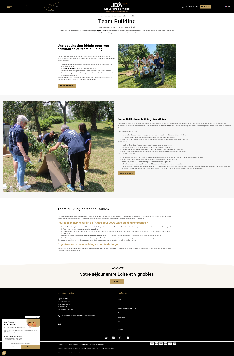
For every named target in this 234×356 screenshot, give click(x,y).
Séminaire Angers (73, 344)
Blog (119, 321)
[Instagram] (120, 338)
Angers (98, 31)
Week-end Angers (62, 353)
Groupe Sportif (121, 317)
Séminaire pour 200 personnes (66, 348)
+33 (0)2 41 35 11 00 (192, 6)
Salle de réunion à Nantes (108, 348)
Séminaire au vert (84, 344)
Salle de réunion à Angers (93, 348)
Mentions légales (73, 353)
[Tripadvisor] (106, 338)
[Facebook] (128, 338)
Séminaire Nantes (62, 344)
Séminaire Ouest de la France (97, 344)
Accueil (101, 16)
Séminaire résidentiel (80, 348)
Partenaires (120, 329)
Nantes (104, 31)
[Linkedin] (113, 338)
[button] (5, 146)
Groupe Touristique (122, 312)
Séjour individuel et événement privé (127, 308)
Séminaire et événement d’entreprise (115, 16)
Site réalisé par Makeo (84, 353)
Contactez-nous (122, 326)
